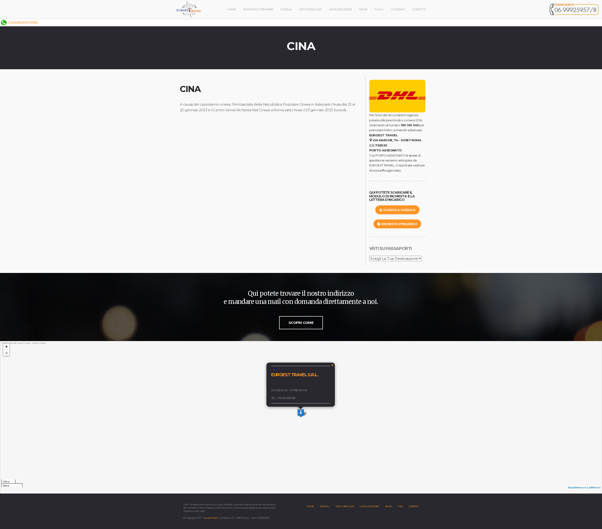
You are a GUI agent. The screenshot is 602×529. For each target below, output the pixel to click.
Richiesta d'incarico (398, 224)
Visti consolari (310, 9)
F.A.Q (378, 9)
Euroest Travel (210, 517)
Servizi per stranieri (258, 9)
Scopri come (301, 322)
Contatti (419, 9)
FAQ (400, 506)
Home (231, 9)
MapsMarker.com (577, 487)
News (363, 9)
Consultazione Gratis (23, 21)
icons (597, 487)
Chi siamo (398, 9)
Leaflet (590, 487)
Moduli (286, 9)
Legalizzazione (340, 9)
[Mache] (301, 413)
